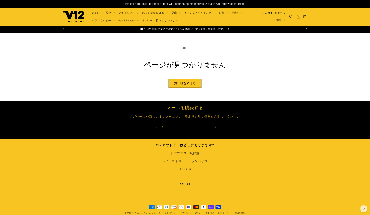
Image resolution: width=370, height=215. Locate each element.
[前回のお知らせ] (63, 29)
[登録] (215, 127)
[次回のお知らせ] (307, 29)
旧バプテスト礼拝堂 (184, 153)
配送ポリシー (224, 213)
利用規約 (210, 213)
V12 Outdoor (138, 213)
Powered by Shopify (152, 213)
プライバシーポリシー (191, 213)
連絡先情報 (240, 213)
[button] (97, 13)
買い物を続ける (185, 83)
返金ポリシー (170, 213)
